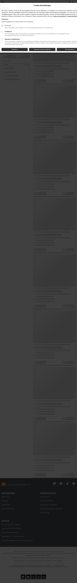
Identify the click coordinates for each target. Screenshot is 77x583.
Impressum (5, 19)
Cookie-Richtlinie (72, 16)
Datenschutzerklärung (59, 16)
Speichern (15, 49)
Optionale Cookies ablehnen (42, 49)
